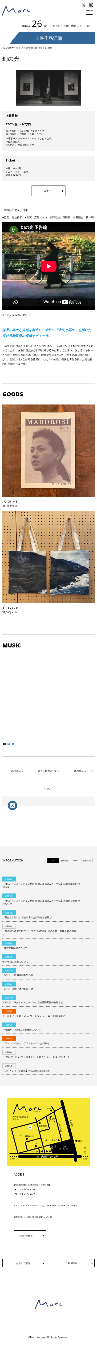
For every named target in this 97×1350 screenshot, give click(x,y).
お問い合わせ (25, 1235)
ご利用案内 (71, 1263)
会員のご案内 (23, 1263)
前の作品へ (17, 770)
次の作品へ (80, 770)
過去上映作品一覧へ (48, 770)
